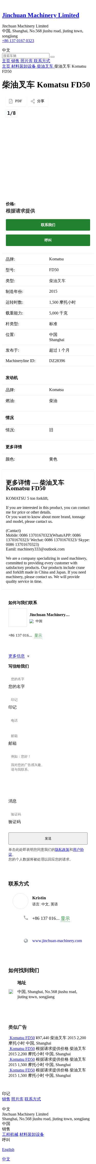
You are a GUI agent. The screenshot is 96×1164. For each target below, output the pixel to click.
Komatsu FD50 (22, 1038)
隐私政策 (62, 850)
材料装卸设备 (31, 1134)
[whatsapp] (21, 644)
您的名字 (16, 686)
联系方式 (33, 1099)
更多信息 (16, 656)
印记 (12, 707)
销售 (6, 1099)
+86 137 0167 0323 (18, 40)
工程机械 (10, 1134)
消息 (12, 801)
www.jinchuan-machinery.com (57, 940)
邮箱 (12, 743)
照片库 (17, 1099)
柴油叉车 (57, 281)
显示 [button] (38, 635)
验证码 (14, 822)
